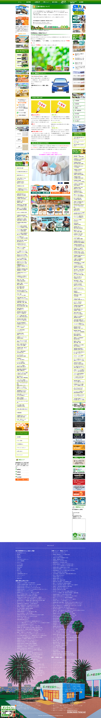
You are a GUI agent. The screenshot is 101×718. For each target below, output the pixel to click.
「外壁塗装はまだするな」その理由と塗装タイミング (22, 189)
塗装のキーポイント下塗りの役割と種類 (78, 231)
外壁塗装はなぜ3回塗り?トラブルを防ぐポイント (22, 277)
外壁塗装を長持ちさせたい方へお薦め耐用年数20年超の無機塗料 (65, 700)
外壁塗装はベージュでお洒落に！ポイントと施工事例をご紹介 (28, 700)
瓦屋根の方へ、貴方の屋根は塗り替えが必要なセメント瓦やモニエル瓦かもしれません (69, 610)
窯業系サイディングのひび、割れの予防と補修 (78, 274)
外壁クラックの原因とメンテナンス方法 (21, 248)
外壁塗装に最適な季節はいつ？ (22, 223)
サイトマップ (19, 454)
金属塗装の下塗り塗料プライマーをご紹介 (78, 235)
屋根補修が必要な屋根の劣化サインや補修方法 (22, 312)
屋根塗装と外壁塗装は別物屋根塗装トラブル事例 (22, 270)
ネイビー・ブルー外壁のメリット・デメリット (78, 356)
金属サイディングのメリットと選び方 (21, 327)
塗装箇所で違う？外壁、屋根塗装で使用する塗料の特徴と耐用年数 (65, 694)
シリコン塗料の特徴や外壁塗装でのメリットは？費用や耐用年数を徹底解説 (67, 684)
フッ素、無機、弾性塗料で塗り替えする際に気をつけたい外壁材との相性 (30, 664)
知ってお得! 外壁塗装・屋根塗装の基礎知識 (25, 608)
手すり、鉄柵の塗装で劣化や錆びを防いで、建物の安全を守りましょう (66, 631)
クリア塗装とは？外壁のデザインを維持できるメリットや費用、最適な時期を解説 (68, 689)
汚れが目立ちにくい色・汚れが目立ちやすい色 (80, 59)
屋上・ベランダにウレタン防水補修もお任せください (22, 384)
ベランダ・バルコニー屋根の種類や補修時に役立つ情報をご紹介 (29, 668)
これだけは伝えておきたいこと (22, 559)
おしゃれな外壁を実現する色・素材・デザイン (79, 353)
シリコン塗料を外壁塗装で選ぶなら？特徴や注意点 (22, 234)
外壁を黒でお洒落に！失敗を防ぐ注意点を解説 (78, 363)
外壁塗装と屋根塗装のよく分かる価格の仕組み (61, 554)
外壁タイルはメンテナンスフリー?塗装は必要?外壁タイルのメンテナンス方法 (67, 603)
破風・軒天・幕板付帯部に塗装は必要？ (21, 280)
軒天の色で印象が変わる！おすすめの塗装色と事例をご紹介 (64, 616)
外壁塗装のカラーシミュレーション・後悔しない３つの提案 (28, 592)
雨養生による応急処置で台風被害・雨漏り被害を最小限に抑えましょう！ (30, 686)
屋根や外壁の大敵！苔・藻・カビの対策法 (78, 313)
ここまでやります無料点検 (58, 556)
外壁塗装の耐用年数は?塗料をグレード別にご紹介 (22, 216)
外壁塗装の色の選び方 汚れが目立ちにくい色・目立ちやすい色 (28, 587)
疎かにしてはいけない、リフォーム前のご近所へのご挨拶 (27, 601)
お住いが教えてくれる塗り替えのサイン (21, 179)
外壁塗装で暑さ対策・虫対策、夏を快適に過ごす (62, 651)
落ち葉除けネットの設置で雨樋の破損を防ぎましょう (62, 624)
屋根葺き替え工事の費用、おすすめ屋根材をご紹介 (62, 581)
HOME (32, 30)
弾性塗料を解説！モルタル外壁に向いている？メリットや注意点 (29, 705)
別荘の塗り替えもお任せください (79, 145)
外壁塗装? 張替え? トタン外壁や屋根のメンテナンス (62, 600)
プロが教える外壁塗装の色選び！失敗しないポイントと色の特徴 (29, 584)
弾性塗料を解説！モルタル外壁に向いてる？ (79, 381)
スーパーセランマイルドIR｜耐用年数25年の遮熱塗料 (62, 664)
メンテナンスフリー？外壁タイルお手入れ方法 (78, 288)
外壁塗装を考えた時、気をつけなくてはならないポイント (27, 640)
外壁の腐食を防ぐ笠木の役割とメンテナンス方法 (22, 298)
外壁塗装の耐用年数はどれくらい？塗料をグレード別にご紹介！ (29, 625)
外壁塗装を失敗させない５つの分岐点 (78, 167)
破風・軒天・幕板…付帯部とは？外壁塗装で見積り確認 (63, 611)
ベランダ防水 (22, 65)
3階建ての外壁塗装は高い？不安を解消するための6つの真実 (28, 605)
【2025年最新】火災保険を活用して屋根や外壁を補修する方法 (64, 573)
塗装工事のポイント (21, 175)
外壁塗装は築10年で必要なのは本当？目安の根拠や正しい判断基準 (29, 597)
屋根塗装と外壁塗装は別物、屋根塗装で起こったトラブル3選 (28, 648)
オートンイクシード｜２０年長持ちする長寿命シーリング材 (64, 683)
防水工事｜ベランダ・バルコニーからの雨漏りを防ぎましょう (64, 591)
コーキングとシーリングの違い (22, 402)
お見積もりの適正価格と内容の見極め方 (78, 184)
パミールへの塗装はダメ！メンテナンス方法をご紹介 (79, 324)
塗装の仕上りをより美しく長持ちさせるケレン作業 (22, 262)
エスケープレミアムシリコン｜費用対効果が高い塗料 (62, 668)
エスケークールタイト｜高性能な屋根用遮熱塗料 (62, 670)
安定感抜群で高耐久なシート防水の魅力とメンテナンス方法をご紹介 (29, 675)
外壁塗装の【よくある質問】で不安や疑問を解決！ (26, 582)
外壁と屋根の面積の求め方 (22, 409)
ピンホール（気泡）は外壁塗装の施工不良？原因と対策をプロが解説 (29, 637)
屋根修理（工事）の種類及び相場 (21, 202)
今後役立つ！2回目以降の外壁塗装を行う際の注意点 (62, 586)
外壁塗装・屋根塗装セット (22, 62)
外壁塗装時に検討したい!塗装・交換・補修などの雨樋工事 (63, 621)
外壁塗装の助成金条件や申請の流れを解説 (78, 163)
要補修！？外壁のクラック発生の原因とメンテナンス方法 (27, 632)
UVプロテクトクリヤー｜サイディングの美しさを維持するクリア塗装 (65, 676)
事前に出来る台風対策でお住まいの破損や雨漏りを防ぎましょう (29, 684)
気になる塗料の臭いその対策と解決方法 (78, 199)
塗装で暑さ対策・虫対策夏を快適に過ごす (22, 241)
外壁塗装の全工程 (20, 185)
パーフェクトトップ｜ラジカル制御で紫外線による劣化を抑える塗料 (65, 659)
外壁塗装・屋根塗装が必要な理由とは (24, 609)
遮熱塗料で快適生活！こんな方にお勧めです (61, 672)
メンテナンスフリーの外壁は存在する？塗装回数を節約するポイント (29, 621)
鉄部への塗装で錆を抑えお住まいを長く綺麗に (22, 345)
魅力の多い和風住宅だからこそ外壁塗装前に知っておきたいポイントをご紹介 (67, 605)
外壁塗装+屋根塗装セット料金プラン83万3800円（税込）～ (64, 564)
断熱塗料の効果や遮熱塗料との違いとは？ (78, 328)
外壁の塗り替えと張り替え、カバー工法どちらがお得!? (27, 616)
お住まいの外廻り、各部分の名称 (23, 617)
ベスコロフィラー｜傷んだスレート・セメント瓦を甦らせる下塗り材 (65, 665)
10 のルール (19, 562)
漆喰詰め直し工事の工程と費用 (78, 295)
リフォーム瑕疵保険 (20, 560)
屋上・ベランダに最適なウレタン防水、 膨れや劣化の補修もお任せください (31, 673)
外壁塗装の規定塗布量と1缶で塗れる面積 (78, 306)
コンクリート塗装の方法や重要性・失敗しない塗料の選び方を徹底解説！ (66, 637)
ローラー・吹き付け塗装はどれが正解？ (78, 302)
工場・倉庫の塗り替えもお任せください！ (79, 138)
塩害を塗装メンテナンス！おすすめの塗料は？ (22, 395)
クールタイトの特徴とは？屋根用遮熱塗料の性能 (79, 392)
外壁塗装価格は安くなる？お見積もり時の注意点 (22, 198)
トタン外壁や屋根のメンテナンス (21, 330)
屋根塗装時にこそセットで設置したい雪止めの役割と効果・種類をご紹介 (66, 623)
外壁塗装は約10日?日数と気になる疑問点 (78, 192)
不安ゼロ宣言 (19, 567)
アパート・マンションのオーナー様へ (78, 142)
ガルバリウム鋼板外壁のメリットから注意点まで (78, 217)
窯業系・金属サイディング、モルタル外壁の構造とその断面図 (28, 660)
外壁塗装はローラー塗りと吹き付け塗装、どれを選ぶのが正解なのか (29, 654)
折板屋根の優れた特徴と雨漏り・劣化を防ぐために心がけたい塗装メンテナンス (67, 602)
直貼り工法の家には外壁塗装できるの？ (78, 277)
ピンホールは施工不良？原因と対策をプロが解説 (22, 259)
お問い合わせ (19, 451)
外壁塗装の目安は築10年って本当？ (20, 182)
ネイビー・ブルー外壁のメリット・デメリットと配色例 (27, 694)
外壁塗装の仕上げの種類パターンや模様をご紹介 (78, 385)
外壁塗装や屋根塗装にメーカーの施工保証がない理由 (79, 245)
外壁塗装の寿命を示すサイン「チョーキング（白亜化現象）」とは (29, 630)
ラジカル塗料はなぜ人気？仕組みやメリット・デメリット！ (28, 707)
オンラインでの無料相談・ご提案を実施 (78, 156)
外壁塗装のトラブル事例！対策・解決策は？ (79, 345)
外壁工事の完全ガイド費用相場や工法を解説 (21, 194)
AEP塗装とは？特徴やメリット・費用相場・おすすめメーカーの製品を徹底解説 (67, 691)
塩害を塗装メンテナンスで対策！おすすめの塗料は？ (27, 678)
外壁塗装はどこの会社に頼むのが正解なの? (25, 651)
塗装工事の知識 (20, 168)
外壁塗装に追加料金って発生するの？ (78, 170)
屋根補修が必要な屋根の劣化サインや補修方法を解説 (62, 626)
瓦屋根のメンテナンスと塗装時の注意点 (22, 337)
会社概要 (81, 2)
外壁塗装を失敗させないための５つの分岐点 (25, 590)
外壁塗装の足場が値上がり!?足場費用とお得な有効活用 (63, 653)
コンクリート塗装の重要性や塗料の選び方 (21, 366)
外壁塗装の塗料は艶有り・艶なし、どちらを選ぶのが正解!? (64, 697)
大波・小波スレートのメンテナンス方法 (21, 420)
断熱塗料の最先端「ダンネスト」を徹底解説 (79, 331)
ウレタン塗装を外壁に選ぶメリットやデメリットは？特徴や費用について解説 (67, 688)
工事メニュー (46, 2)
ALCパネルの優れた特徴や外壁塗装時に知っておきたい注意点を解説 (29, 657)
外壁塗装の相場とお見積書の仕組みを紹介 (78, 177)
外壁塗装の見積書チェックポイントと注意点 (79, 181)
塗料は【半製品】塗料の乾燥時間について (22, 398)
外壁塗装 (22, 54)
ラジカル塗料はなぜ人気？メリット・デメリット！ (79, 395)
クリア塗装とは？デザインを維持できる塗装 (22, 237)
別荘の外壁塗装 (55, 650)
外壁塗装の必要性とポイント (58, 576)
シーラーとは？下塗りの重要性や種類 (78, 238)
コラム (36, 30)
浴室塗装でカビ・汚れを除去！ (21, 359)
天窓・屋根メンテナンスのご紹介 (21, 295)
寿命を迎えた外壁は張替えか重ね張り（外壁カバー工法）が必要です (65, 584)
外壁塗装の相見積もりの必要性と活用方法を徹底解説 (27, 643)
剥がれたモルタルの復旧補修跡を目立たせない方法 (22, 255)
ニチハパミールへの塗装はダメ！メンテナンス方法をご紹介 (28, 681)
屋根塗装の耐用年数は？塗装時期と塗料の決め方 (78, 349)
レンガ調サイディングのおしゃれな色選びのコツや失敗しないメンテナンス (31, 633)
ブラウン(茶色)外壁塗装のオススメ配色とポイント (79, 374)
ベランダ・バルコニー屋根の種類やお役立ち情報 (22, 373)
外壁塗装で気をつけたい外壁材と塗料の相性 (22, 416)
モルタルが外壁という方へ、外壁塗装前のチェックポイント (64, 707)
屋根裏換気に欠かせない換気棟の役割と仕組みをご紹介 (27, 676)
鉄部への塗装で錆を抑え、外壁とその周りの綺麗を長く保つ (64, 627)
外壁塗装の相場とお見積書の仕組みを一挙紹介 (61, 567)
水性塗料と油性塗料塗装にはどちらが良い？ (78, 285)
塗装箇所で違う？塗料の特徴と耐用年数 (78, 227)
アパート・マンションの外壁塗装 (59, 648)
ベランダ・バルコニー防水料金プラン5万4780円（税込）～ (64, 565)
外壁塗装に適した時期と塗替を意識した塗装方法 (22, 219)
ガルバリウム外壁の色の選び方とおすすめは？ (25, 624)
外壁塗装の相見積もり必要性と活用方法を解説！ (79, 174)
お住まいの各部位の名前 (22, 212)
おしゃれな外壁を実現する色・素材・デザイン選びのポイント (28, 692)
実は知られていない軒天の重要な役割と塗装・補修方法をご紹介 (64, 615)
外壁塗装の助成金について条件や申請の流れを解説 (62, 594)
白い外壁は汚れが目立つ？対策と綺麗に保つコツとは (79, 367)
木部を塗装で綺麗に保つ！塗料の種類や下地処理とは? (79, 320)
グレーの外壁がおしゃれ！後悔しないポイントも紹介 (79, 360)
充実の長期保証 (20, 565)
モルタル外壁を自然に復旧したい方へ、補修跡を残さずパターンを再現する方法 (31, 635)
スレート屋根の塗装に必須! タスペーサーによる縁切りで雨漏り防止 (29, 649)
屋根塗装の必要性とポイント (58, 578)
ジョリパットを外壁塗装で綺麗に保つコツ (79, 299)
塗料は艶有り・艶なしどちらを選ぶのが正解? (78, 281)
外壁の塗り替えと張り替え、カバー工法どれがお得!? (78, 206)
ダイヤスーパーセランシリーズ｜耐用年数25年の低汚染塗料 (64, 667)
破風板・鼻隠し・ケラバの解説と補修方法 (22, 284)
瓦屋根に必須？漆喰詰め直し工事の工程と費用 (61, 607)
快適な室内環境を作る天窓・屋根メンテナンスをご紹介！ (63, 618)
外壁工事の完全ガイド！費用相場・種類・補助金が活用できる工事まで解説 (31, 600)
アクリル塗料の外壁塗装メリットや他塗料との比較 (22, 227)
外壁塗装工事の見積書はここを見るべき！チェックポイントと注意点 (65, 568)
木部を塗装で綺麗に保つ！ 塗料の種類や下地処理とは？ (27, 680)
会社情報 (18, 568)
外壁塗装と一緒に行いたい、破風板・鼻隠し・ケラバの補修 (64, 613)
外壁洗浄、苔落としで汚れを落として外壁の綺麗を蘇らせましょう (65, 640)
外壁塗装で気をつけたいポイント (22, 273)
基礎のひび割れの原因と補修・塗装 (77, 342)
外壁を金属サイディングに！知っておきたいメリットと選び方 (64, 599)
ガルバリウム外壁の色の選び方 (78, 220)
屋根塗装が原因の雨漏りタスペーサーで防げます (22, 320)
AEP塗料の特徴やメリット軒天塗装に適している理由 (79, 399)
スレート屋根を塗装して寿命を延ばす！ (60, 645)
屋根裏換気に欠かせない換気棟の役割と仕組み (22, 391)
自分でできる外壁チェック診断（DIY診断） (25, 613)
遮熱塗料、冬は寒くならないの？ (59, 692)
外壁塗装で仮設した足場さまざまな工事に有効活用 (79, 252)
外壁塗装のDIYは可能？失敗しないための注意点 (78, 267)
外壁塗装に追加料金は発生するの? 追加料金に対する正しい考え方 (65, 595)
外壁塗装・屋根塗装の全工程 (58, 559)
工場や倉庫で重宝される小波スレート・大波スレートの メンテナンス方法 (30, 665)
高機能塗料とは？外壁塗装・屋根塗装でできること (22, 266)
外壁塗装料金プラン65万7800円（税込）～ (61, 560)
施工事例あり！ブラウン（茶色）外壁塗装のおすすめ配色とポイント (29, 702)
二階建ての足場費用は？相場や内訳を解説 (78, 260)
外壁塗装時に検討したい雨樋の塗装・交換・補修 (22, 302)
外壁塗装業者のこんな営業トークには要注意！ (79, 263)
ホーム (19, 2)
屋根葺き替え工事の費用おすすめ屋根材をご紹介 (22, 205)
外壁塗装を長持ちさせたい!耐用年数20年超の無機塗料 (79, 242)
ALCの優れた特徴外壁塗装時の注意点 (21, 405)
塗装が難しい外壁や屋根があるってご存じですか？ (79, 270)
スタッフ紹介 (19, 440)
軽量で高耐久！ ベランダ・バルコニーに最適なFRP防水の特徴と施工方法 (30, 672)
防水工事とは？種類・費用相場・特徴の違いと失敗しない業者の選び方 (30, 670)
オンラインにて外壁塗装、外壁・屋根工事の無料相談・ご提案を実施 (65, 592)
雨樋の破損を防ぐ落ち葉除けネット (20, 309)
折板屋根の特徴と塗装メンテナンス (20, 334)
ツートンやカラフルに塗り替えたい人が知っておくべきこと (80, 67)
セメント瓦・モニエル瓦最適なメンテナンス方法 (22, 341)
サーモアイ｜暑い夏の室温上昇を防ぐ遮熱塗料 (61, 662)
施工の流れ (55, 2)
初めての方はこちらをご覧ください (59, 552)
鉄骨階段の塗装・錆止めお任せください (22, 348)
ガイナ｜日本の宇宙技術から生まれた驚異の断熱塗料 (62, 680)
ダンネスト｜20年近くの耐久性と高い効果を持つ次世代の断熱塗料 (65, 678)
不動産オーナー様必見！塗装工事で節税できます (78, 249)
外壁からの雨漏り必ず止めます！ (59, 575)
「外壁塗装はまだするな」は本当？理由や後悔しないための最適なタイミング (31, 598)
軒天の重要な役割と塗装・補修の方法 (21, 287)
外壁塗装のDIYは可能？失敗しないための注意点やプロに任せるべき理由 (30, 614)
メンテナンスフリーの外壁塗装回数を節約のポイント (79, 213)
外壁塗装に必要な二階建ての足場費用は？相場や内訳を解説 (64, 654)
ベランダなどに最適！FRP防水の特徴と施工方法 (22, 380)
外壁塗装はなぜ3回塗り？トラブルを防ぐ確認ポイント (27, 641)
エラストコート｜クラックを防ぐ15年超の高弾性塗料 (62, 675)
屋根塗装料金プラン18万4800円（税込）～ (61, 562)
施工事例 (28, 2)
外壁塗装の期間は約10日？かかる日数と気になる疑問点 (27, 595)
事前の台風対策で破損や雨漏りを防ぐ (78, 335)
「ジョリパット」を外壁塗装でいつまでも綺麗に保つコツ (27, 662)
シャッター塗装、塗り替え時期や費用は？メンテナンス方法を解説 (65, 635)
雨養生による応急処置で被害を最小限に (78, 338)
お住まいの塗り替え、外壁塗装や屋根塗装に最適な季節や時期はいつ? (30, 629)
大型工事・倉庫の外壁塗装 (58, 646)
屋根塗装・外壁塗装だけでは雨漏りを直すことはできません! (28, 606)
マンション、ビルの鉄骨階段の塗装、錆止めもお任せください (64, 629)
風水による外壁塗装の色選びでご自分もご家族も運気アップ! (28, 594)
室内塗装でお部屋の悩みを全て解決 (59, 589)
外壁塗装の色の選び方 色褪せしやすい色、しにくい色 (27, 586)
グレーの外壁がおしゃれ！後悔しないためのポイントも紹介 (28, 696)
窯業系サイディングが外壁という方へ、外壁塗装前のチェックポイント (66, 708)
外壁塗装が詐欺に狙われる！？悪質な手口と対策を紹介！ (27, 645)
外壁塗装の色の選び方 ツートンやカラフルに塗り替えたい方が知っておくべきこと (32, 589)
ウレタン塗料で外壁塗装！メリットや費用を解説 (22, 230)
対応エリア (19, 570)
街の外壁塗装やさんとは (21, 552)
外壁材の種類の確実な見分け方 (77, 209)
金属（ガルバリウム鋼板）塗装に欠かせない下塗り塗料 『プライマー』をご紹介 (67, 705)
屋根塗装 (22, 58)
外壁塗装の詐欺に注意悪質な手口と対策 (78, 188)
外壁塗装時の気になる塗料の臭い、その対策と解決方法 (27, 603)
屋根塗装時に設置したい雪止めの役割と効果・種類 (22, 305)
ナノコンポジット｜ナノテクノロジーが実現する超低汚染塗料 (64, 673)
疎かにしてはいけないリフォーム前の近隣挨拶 (78, 195)
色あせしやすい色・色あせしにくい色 (79, 63)
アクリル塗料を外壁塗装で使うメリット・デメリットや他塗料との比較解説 (67, 686)
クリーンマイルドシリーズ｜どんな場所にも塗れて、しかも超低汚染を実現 (67, 681)
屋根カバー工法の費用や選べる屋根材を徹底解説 (22, 209)
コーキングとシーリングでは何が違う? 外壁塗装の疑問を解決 (28, 656)
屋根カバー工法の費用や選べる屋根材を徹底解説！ (62, 583)
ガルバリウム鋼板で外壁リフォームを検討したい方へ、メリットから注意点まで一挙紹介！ (33, 622)
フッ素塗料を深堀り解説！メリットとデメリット (79, 378)
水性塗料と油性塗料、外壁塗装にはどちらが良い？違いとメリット (65, 699)
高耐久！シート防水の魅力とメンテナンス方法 (22, 388)
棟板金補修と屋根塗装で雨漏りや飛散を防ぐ (22, 370)
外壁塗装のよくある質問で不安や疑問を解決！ (79, 159)
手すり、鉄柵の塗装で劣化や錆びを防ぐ (21, 352)
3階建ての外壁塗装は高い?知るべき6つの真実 (79, 202)
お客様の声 (37, 2)
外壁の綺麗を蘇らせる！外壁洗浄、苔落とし (78, 310)
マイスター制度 (20, 564)
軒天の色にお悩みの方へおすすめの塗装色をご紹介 (22, 291)
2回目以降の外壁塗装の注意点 (77, 224)
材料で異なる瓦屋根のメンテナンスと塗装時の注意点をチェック (64, 608)
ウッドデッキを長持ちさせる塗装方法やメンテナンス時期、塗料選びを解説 (67, 632)
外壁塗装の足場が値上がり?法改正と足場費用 (79, 256)
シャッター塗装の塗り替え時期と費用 (21, 363)
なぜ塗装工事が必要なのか (22, 171)
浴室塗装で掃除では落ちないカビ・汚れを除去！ (62, 634)
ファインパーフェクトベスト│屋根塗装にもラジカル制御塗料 (64, 660)
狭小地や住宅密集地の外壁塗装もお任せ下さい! (22, 323)
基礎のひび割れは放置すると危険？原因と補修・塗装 (27, 688)
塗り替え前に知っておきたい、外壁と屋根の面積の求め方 (27, 659)
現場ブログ (19, 556)
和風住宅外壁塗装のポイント (78, 292)
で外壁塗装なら (20, 444)
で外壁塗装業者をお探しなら (22, 573)
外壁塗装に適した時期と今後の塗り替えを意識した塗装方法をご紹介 (29, 627)
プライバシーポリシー (21, 447)
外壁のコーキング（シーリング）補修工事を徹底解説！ (63, 597)
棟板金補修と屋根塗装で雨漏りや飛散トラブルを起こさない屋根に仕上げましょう (32, 667)
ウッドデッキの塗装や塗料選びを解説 (21, 355)
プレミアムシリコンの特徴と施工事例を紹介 (78, 388)
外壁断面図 (19, 412)
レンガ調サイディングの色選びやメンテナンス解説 (22, 252)
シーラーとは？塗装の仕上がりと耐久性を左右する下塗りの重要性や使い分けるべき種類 (69, 702)
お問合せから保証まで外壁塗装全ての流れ (60, 557)
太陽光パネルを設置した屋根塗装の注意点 (78, 317)
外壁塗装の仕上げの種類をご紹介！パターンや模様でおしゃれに (29, 708)
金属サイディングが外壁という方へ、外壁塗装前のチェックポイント (65, 710)
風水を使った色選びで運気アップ (79, 54)
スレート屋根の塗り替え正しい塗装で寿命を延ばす (22, 316)
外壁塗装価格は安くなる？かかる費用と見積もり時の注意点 (64, 570)
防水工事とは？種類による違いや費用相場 (22, 377)
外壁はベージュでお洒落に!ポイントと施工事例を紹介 (79, 370)
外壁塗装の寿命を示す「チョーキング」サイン (22, 244)
